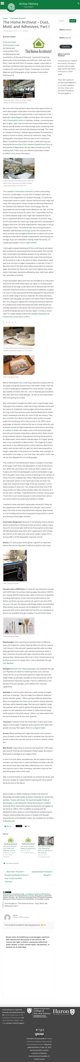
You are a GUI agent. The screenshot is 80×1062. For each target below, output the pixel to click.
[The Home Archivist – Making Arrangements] (28, 841)
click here (61, 88)
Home (5, 18)
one (40, 610)
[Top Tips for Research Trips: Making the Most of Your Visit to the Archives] (46, 841)
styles (43, 728)
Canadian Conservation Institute (19, 191)
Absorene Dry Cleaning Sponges (23, 669)
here (12, 150)
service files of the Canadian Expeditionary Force (31, 144)
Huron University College (10, 1020)
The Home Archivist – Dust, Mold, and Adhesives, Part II (10, 848)
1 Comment (24, 31)
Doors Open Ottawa (28, 242)
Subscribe (66, 47)
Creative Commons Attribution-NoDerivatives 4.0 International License (27, 895)
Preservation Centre (15, 120)
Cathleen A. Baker (12, 430)
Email (65, 37)
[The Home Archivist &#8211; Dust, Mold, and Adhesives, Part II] (10, 841)
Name (65, 29)
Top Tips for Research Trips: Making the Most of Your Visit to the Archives (45, 849)
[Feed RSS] (43, 1029)
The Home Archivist (17, 18)
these (25, 701)
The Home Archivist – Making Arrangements (28, 847)
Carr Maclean (8, 663)
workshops (26, 230)
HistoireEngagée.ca (64, 93)
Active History (28, 4)
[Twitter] (37, 1029)
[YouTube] (41, 1029)
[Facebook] (39, 1029)
